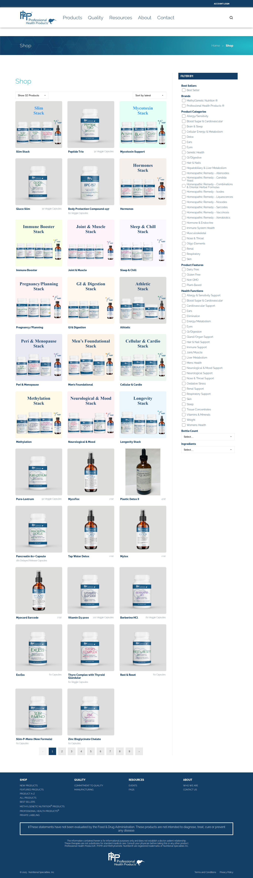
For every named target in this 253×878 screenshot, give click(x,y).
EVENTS (133, 785)
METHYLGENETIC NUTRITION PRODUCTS (42, 806)
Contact (165, 17)
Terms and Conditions (205, 872)
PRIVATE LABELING (30, 815)
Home (216, 45)
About (144, 17)
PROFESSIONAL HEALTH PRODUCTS (39, 810)
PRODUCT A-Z (27, 793)
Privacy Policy (226, 872)
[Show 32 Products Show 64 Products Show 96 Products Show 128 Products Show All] (32, 95)
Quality (95, 17)
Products (72, 17)
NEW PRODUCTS (29, 785)
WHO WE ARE (190, 785)
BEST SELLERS (27, 802)
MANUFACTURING (84, 789)
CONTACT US (190, 789)
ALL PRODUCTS (28, 798)
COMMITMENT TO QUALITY (88, 785)
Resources (120, 17)
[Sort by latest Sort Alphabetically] (149, 95)
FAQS (131, 789)
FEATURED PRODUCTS (32, 789)
